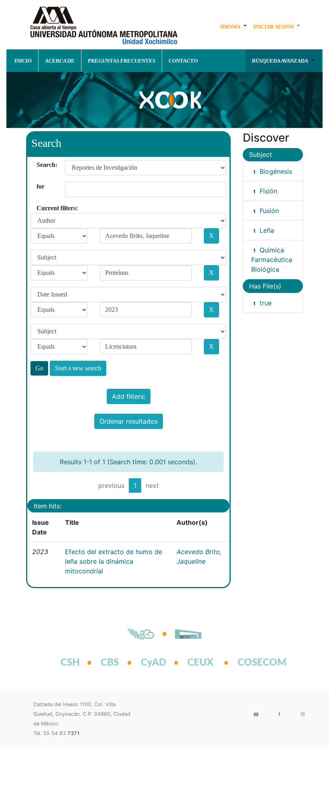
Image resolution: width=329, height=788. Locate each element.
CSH (70, 663)
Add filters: (128, 396)
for (40, 186)
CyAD (153, 663)
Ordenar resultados (129, 421)
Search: (40, 164)
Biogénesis (276, 171)
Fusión (269, 211)
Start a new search (78, 368)
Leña (267, 230)
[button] (233, 26)
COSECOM (253, 663)
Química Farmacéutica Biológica (271, 259)
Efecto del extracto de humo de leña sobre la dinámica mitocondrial (113, 561)
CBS (110, 663)
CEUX (200, 663)
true (266, 303)
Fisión (268, 191)
